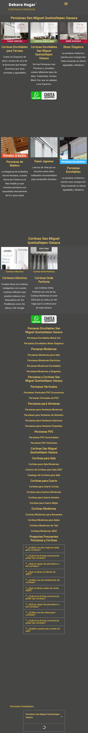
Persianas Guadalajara (22, 706)
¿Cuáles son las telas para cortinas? (40, 613)
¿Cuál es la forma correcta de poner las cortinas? (42, 556)
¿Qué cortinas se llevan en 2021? (40, 573)
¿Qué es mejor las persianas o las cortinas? (42, 564)
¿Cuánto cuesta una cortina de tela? (43, 629)
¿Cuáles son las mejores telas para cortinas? (42, 548)
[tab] (43, 549)
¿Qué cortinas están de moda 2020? (42, 589)
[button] (66, 3)
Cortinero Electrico (14, 278)
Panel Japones (44, 161)
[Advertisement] (44, 119)
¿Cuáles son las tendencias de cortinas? (43, 581)
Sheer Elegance (73, 47)
